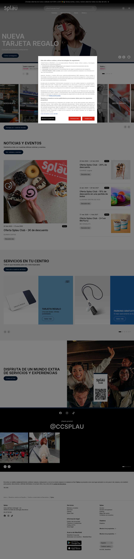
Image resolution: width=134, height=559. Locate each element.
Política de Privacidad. (55, 95)
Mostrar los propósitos (48, 118)
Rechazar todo (75, 118)
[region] (67, 90)
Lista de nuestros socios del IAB (49, 113)
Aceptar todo (88, 118)
